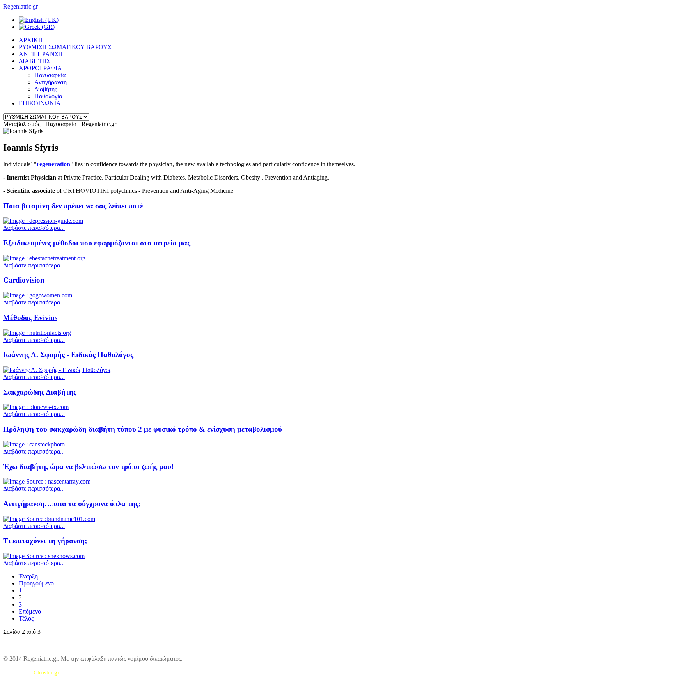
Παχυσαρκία (50, 75)
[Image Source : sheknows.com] (44, 556)
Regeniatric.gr (20, 6)
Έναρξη (28, 576)
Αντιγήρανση (50, 82)
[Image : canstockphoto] (34, 444)
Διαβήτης (45, 89)
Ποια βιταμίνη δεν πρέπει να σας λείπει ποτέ (73, 206)
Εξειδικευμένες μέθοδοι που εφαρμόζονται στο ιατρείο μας (96, 243)
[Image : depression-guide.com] (43, 220)
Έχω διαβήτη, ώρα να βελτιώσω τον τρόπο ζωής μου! (88, 466)
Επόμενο (30, 611)
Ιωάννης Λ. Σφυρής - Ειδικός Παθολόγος (68, 354)
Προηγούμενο (36, 583)
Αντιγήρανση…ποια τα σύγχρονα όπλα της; (72, 504)
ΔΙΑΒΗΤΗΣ (34, 61)
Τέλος (26, 618)
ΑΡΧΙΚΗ (31, 40)
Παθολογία (48, 96)
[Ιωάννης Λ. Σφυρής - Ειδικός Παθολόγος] (57, 369)
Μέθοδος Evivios (30, 317)
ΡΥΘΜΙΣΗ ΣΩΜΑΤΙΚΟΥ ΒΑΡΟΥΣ (65, 47)
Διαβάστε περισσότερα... (34, 227)
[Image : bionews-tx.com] (36, 407)
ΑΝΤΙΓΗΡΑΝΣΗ (41, 54)
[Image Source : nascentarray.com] (46, 481)
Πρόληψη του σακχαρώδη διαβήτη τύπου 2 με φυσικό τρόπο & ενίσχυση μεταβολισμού (142, 429)
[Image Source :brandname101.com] (49, 519)
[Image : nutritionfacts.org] (37, 332)
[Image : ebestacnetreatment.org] (44, 258)
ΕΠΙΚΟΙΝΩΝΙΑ (40, 103)
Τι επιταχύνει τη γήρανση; (45, 541)
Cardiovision (23, 280)
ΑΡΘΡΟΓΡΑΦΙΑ (40, 68)
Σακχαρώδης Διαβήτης (39, 392)
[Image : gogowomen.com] (37, 295)
